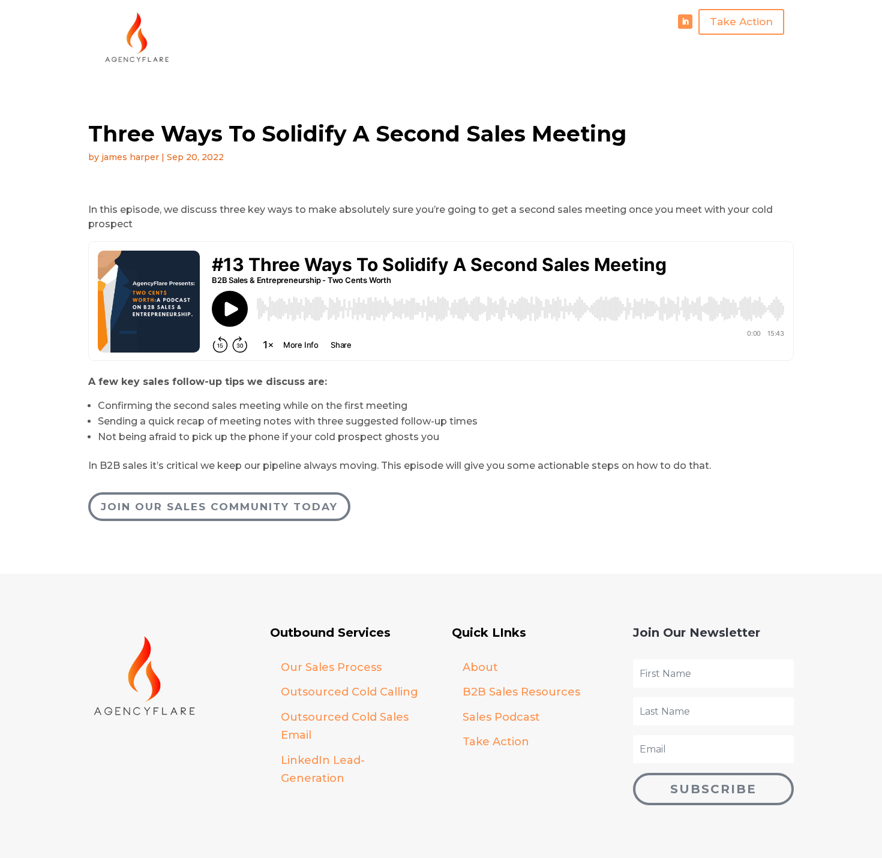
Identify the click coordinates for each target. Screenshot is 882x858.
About (480, 667)
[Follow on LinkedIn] (685, 21)
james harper (130, 157)
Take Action (741, 22)
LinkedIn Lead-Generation (323, 769)
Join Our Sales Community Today (219, 507)
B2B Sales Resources (521, 692)
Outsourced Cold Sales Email (345, 726)
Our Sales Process (331, 667)
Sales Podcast (501, 717)
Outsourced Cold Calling (349, 692)
